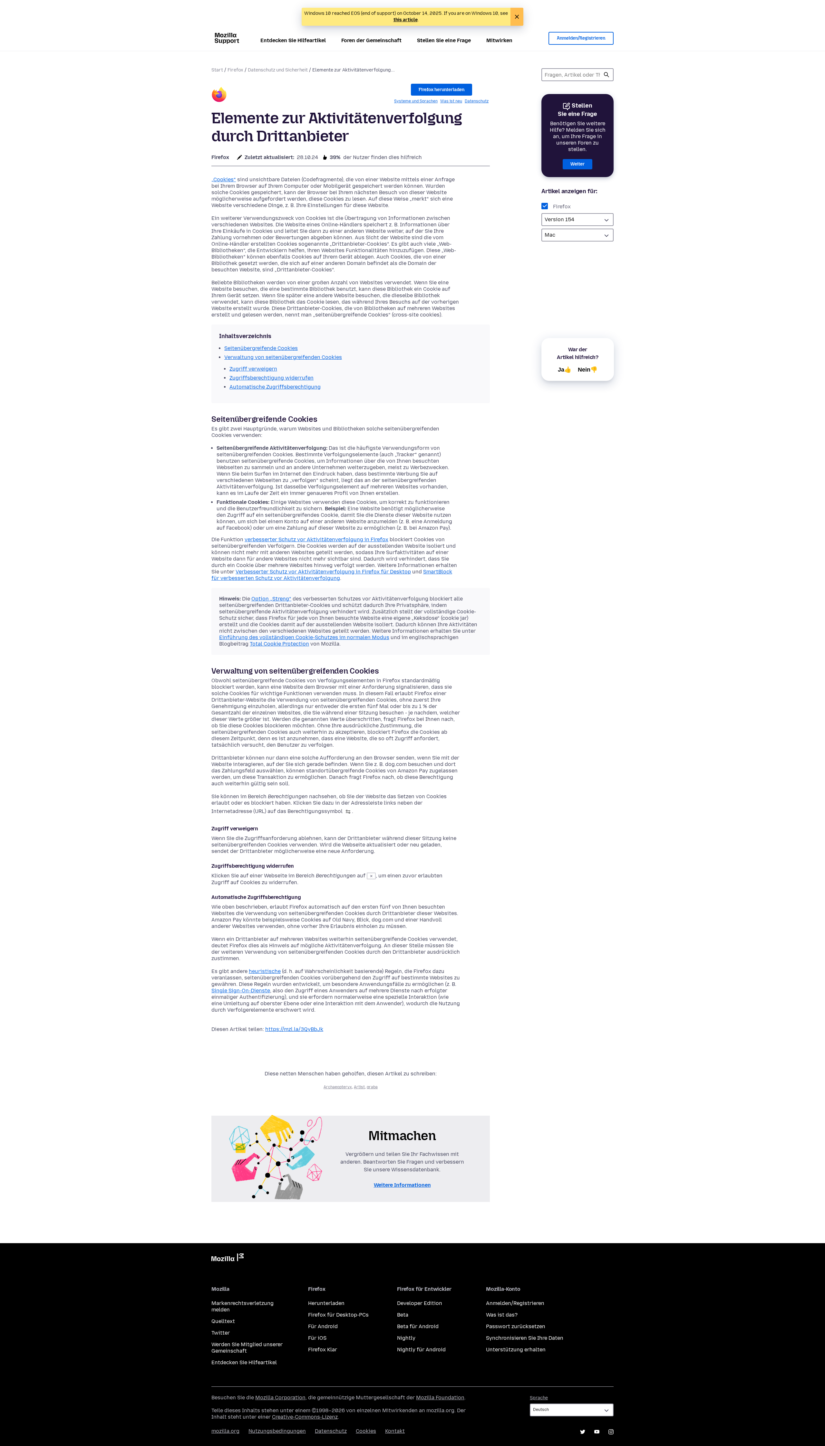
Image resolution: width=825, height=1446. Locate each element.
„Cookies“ (223, 179)
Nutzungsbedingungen (277, 1431)
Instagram (611, 1431)
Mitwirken (499, 40)
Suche (606, 75)
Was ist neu (451, 101)
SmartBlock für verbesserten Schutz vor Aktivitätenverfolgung (331, 575)
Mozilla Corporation (280, 1397)
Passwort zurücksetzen (515, 1326)
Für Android (323, 1326)
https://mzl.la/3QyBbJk (294, 1029)
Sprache (539, 1398)
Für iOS (317, 1338)
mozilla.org (225, 1431)
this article (405, 20)
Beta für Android (418, 1326)
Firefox (235, 70)
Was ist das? (502, 1315)
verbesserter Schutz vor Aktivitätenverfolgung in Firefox (316, 539)
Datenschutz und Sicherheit (278, 70)
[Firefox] (219, 95)
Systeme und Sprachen (416, 101)
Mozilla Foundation (440, 1397)
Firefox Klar (322, 1350)
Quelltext (223, 1321)
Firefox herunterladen (441, 89)
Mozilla (227, 1258)
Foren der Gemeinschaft (371, 40)
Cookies (366, 1431)
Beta (402, 1315)
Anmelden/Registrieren (581, 38)
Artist (359, 1087)
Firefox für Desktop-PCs (338, 1315)
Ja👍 (564, 369)
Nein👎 (587, 369)
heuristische (265, 971)
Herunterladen (326, 1303)
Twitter (220, 1333)
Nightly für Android (421, 1350)
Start (217, 70)
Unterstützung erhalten (516, 1350)
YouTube (596, 1431)
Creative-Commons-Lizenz (305, 1417)
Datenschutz (477, 101)
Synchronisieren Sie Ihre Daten (524, 1338)
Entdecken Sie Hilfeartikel (293, 40)
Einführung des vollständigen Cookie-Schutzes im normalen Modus (304, 637)
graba (372, 1087)
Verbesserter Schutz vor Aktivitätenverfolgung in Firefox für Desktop (323, 572)
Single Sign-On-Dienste (240, 991)
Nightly (406, 1338)
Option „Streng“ (271, 599)
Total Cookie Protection (279, 644)
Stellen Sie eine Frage (444, 40)
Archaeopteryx (338, 1087)
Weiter (577, 164)
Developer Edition (419, 1303)
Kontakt (395, 1431)
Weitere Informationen (402, 1185)
